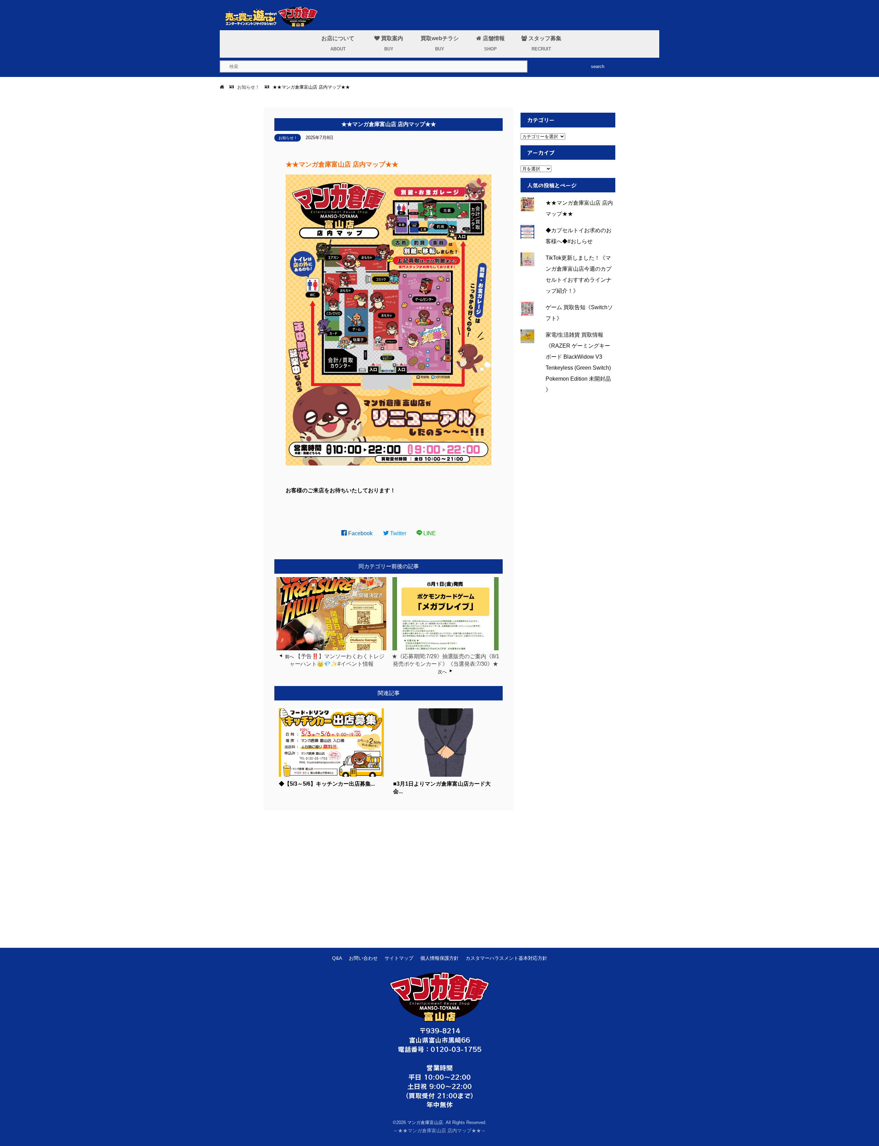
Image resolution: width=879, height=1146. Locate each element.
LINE (429, 533)
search (597, 66)
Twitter (397, 533)
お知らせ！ (287, 138)
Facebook (360, 533)
